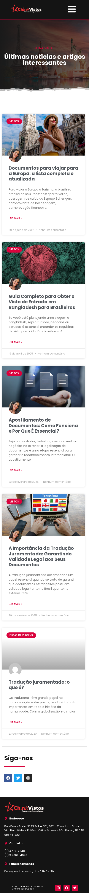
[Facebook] (8, 778)
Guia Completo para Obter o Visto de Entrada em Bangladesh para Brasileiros (42, 301)
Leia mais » (15, 218)
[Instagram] (28, 778)
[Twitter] (18, 778)
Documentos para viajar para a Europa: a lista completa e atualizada (43, 173)
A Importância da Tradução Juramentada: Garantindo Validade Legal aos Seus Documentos (41, 556)
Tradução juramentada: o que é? (39, 685)
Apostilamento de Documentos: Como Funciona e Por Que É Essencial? (43, 425)
